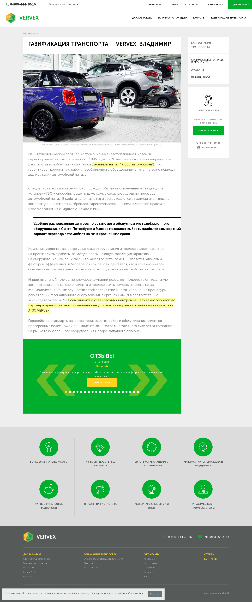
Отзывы (173, 4)
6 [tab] (85, 393)
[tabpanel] (102, 373)
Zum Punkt (223, 593)
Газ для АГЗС (29, 572)
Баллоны (199, 17)
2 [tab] (70, 393)
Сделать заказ (240, 4)
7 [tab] (89, 393)
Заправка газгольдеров (35, 563)
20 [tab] (139, 393)
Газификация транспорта (228, 17)
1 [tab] (66, 393)
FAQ (146, 576)
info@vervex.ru (210, 147)
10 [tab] (101, 393)
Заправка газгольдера (172, 17)
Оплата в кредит (215, 4)
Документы (150, 567)
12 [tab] (108, 393)
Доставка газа (142, 17)
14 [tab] (116, 393)
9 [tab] (96, 393)
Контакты (191, 4)
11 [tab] (104, 393)
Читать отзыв (102, 382)
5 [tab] (81, 393)
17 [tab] (127, 393)
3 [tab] (74, 393)
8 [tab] (93, 393)
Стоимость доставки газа (36, 559)
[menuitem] (63, 4)
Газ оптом (28, 567)
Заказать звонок (208, 130)
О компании (153, 4)
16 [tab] (123, 393)
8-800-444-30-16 (210, 142)
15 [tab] (120, 393)
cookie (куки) (85, 593)
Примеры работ (200, 77)
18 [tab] (131, 393)
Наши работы (90, 567)
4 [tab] (77, 393)
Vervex (29, 18)
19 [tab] (135, 393)
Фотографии (151, 563)
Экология (197, 69)
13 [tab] (112, 393)
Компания (149, 559)
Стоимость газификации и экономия (208, 61)
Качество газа (30, 576)
